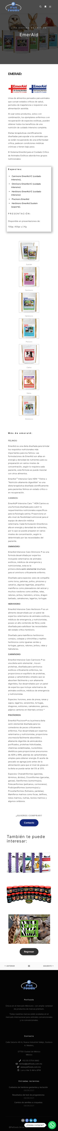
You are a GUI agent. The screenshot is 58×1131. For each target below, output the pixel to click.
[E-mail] (23, 1120)
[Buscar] (40, 6)
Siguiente (47, 966)
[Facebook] (27, 1120)
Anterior (10, 966)
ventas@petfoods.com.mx (30, 1064)
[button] (52, 1125)
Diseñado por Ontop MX (38, 1127)
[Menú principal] (50, 6)
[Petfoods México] (13, 6)
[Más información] (45, 6)
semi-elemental (28, 569)
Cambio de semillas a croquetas (28, 1102)
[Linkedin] (31, 1120)
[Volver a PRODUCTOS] (29, 966)
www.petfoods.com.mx (31, 1067)
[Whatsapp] (35, 1120)
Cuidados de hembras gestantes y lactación (28, 1087)
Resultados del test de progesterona (28, 1095)
